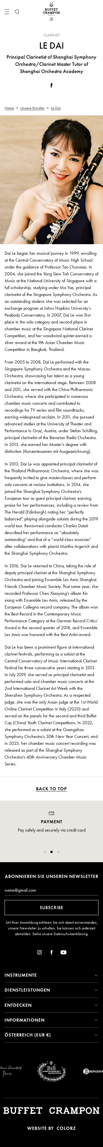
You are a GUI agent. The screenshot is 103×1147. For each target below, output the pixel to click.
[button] (44, 852)
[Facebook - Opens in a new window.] (51, 86)
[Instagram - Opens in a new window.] (39, 953)
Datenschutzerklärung (71, 933)
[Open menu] (7, 11)
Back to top (51, 788)
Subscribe (51, 907)
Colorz (66, 1128)
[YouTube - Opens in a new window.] (63, 953)
